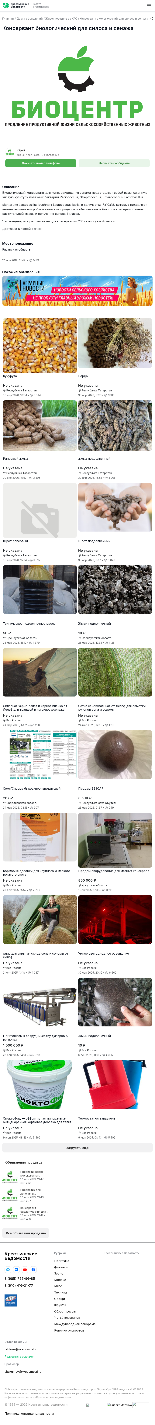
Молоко (60, 1280)
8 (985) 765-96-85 (20, 1279)
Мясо (58, 1286)
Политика (61, 1261)
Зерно (58, 1273)
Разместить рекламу (19, 1356)
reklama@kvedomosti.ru (21, 1349)
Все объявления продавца (26, 1233)
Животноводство (57, 18)
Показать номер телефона (41, 163)
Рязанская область (16, 249)
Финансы (61, 1267)
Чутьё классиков (67, 1317)
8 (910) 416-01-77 (19, 1286)
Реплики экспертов (69, 1330)
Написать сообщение (114, 163)
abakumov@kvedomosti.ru (23, 1371)
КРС (74, 18)
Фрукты (60, 1305)
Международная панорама (74, 1324)
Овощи (59, 1299)
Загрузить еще (77, 1148)
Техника (60, 1292)
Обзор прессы (65, 1311)
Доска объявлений (29, 18)
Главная (8, 18)
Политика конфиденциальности (29, 1413)
